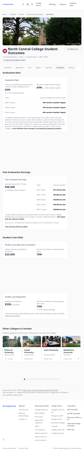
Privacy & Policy (23, 448)
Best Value (39, 417)
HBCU (37, 426)
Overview (7, 68)
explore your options (12, 316)
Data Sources (23, 410)
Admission (20, 68)
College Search (56, 419)
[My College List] (32, 4)
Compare (62, 4)
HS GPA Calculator (73, 413)
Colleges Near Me (57, 430)
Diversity (49, 68)
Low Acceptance (41, 440)
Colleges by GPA (57, 416)
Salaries (71, 68)
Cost (29, 68)
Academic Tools (73, 4)
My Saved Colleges (58, 423)
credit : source (70, 43)
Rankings (52, 4)
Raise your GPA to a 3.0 (74, 418)
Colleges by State (57, 433)
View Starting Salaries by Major (16, 226)
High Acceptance (41, 433)
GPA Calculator (72, 410)
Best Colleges (40, 413)
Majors (38, 68)
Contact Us (23, 419)
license (78, 43)
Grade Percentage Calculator (73, 424)
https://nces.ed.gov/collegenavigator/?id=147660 (40, 390)
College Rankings (41, 410)
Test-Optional (40, 430)
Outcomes (60, 68)
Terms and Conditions (9, 448)
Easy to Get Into (40, 437)
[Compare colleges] (28, 4)
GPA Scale (70, 430)
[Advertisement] (35, 149)
